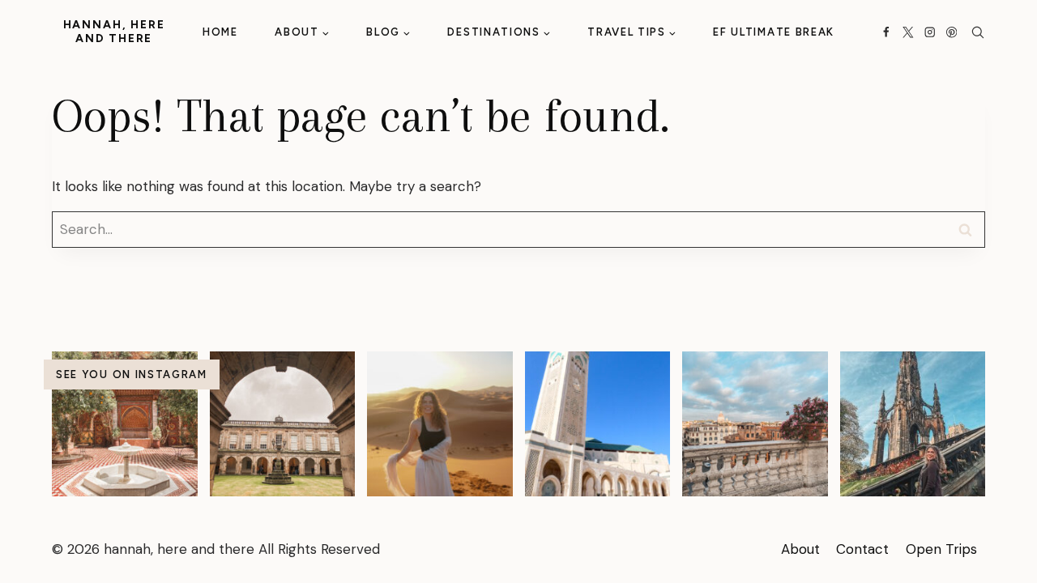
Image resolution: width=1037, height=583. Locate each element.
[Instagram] (930, 33)
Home (220, 32)
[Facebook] (887, 33)
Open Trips (941, 549)
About (800, 549)
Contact (862, 549)
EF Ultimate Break (773, 32)
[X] (908, 33)
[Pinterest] (951, 33)
